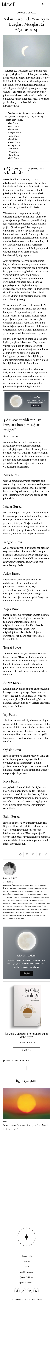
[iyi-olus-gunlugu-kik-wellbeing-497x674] (25, 1007)
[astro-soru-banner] (26, 401)
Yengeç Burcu (15, 132)
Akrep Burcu (14, 145)
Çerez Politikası (26, 1277)
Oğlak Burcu (14, 152)
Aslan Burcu (14, 136)
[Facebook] (29, 1290)
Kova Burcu (14, 155)
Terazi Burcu (14, 142)
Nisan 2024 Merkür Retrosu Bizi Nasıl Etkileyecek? (25, 1127)
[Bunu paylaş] (20, 854)
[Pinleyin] (40, 854)
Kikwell (7, 1122)
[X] (23, 1290)
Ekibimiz (26, 1261)
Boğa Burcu (14, 126)
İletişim (26, 1267)
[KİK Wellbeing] (8, 4)
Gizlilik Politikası (26, 1272)
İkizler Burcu (14, 129)
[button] (43, 4)
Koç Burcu (13, 123)
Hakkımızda (26, 1256)
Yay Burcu (13, 148)
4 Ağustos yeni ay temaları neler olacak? (25, 112)
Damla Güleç (10, 878)
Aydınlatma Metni (26, 1282)
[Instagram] (17, 1290)
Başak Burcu (14, 139)
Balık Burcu (14, 158)
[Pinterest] (36, 1290)
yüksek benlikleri (12, 345)
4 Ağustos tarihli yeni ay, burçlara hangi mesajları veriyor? (24, 118)
